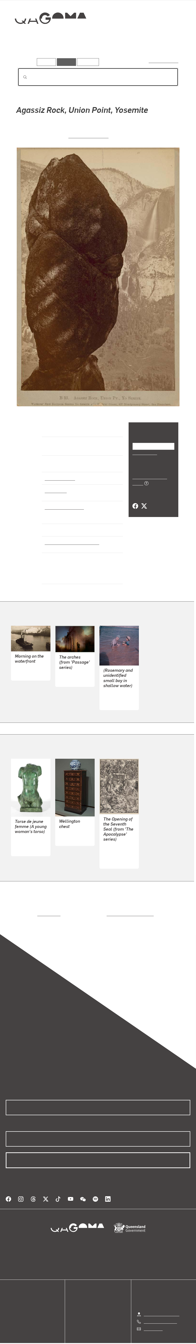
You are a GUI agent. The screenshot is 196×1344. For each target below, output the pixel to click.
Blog (9, 1306)
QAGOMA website (21, 1295)
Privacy (87, 1337)
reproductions (29, 907)
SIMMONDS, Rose (118, 691)
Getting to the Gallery (161, 1302)
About (11, 1312)
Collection (47, 33)
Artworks (26, 51)
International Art (59, 478)
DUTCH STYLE (71, 827)
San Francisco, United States (70, 542)
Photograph (55, 490)
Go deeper (69, 51)
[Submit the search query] (21, 77)
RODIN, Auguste (28, 837)
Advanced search (163, 60)
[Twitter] (144, 500)
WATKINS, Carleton (88, 136)
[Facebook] (135, 500)
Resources (87, 61)
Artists (47, 51)
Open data (14, 1289)
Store (10, 1300)
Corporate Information (143, 1337)
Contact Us (153, 1316)
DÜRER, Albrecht (117, 850)
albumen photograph (63, 507)
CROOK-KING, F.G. (30, 661)
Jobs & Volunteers (57, 1337)
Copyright (109, 1337)
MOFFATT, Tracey (74, 668)
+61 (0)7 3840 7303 (160, 1309)
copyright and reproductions (109, 907)
